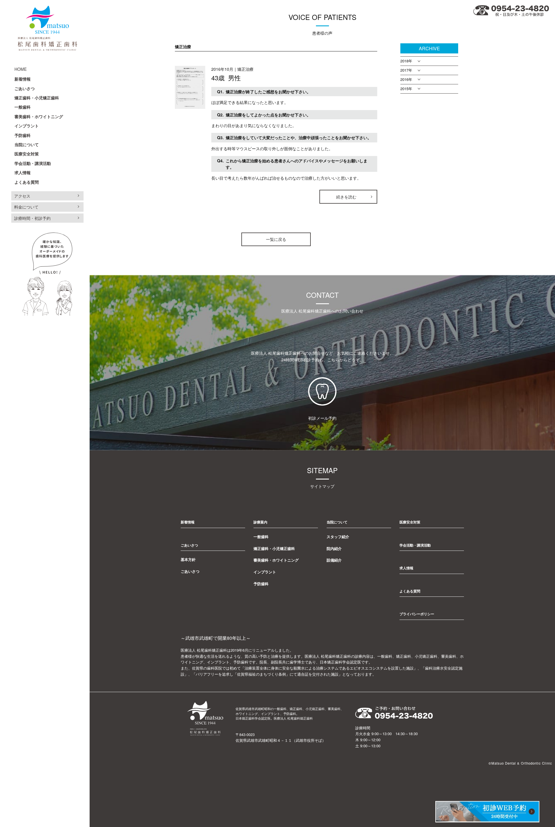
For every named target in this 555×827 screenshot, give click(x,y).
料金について (26, 207)
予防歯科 (22, 135)
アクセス (22, 196)
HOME (20, 69)
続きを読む (346, 197)
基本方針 (188, 559)
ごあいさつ (24, 88)
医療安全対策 (26, 154)
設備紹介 (334, 560)
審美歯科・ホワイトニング (38, 116)
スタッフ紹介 (338, 536)
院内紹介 (334, 548)
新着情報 (22, 79)
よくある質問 (26, 182)
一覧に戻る (276, 239)
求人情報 (22, 172)
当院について (26, 144)
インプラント (26, 126)
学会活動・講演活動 (32, 163)
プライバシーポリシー (416, 613)
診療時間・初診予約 (32, 218)
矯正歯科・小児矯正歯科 (36, 98)
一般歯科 (22, 107)
